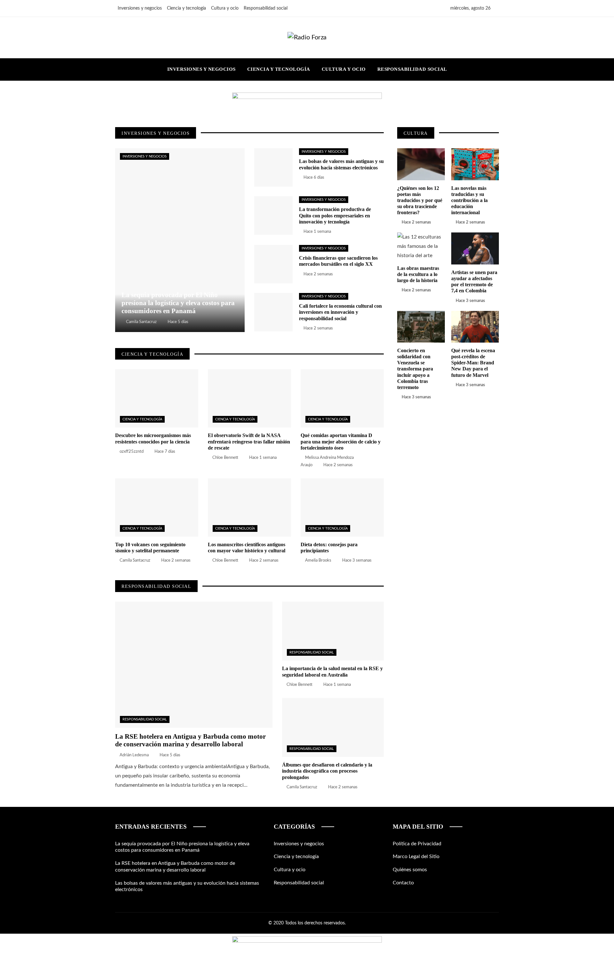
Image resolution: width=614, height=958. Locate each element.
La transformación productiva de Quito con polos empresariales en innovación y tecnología (335, 215)
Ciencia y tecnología (142, 419)
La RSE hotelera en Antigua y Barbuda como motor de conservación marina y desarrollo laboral (190, 740)
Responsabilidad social (144, 719)
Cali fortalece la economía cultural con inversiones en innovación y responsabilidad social (340, 312)
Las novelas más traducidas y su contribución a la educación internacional (469, 200)
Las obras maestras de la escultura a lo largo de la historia (418, 274)
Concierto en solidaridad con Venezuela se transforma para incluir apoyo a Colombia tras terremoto (415, 369)
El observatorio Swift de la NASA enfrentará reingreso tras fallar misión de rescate (249, 441)
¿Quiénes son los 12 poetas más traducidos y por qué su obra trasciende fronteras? (419, 200)
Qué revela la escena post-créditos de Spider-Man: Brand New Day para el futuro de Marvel (473, 363)
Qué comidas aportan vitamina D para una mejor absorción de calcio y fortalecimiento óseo (341, 441)
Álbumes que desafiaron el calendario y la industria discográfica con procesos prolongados (327, 771)
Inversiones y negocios (144, 156)
